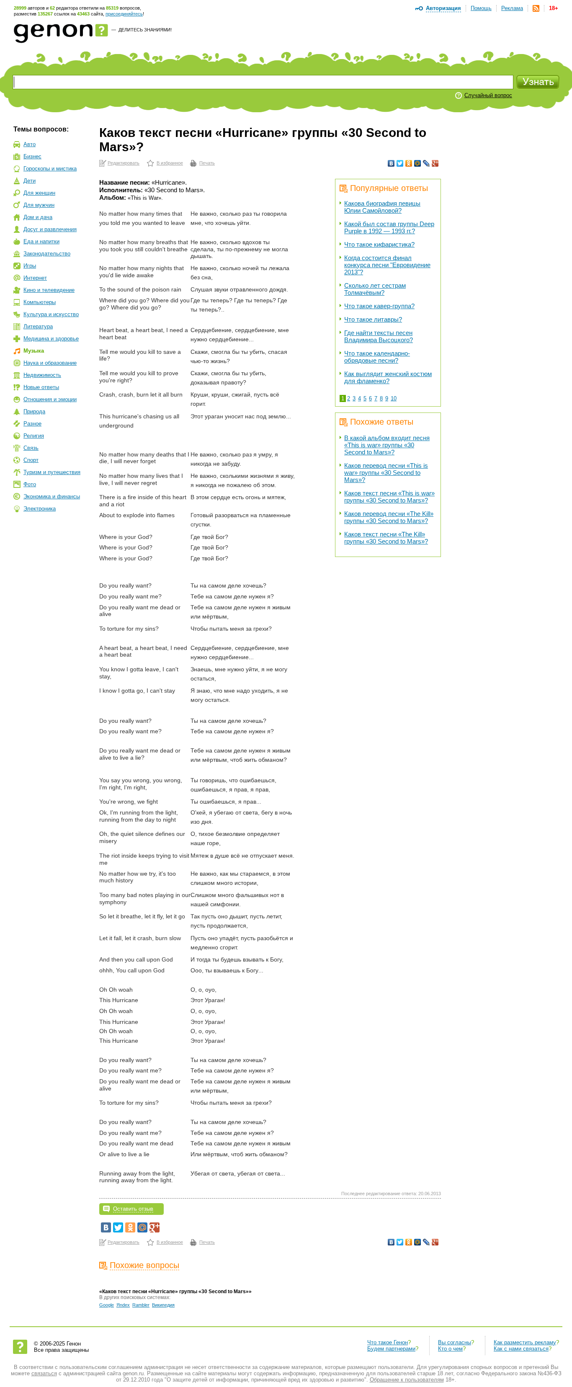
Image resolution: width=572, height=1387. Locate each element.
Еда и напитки (41, 241)
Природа (34, 411)
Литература (38, 326)
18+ (553, 8)
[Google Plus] (435, 163)
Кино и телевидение (49, 290)
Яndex (123, 1304)
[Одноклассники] (409, 163)
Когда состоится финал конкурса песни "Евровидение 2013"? (387, 265)
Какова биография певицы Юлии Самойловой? (382, 207)
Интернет (35, 278)
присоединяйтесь (124, 13)
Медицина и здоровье (51, 338)
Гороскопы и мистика (50, 168)
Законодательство (46, 253)
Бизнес (32, 156)
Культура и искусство (51, 314)
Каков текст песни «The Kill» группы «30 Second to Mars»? (386, 538)
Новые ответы (41, 387)
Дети (29, 181)
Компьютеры (39, 302)
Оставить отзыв (133, 1209)
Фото (29, 484)
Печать (207, 162)
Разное (32, 423)
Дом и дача (37, 217)
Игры (29, 266)
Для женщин (39, 193)
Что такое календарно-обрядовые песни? (377, 357)
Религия (33, 436)
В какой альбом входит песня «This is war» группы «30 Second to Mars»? (387, 445)
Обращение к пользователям (407, 1380)
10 (394, 398)
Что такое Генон (387, 1342)
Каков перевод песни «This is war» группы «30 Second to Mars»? (386, 472)
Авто (29, 144)
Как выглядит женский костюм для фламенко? (388, 377)
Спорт (31, 460)
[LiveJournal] (426, 163)
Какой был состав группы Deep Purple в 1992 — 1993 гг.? (389, 227)
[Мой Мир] (417, 163)
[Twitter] (400, 163)
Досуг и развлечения (50, 229)
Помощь (481, 8)
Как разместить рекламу (525, 1342)
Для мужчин (38, 205)
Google (106, 1304)
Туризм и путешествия (51, 472)
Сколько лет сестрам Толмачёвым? (375, 289)
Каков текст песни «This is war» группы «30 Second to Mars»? (389, 497)
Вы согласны (454, 1342)
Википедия (163, 1304)
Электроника (39, 508)
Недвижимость (42, 375)
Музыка (33, 351)
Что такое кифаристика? (379, 244)
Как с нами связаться (521, 1349)
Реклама (512, 8)
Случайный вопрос (488, 95)
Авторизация (443, 8)
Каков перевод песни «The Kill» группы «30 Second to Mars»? (388, 517)
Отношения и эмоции (50, 399)
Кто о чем (450, 1349)
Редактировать (123, 162)
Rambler (140, 1304)
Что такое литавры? (373, 319)
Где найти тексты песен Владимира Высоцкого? (378, 336)
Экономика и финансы (51, 496)
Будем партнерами (391, 1349)
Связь (31, 448)
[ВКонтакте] (391, 163)
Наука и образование (50, 363)
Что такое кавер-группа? (379, 305)
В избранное (170, 162)
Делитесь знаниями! (145, 29)
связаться (44, 1373)
